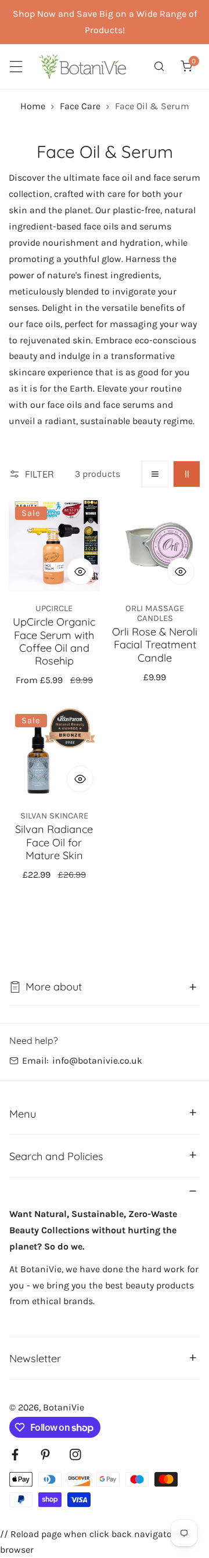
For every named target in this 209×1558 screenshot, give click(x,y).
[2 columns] (186, 474)
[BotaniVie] (82, 66)
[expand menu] (16, 66)
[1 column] (155, 474)
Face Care (80, 106)
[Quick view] (80, 571)
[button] (186, 66)
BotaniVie (63, 1407)
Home (32, 106)
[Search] (159, 66)
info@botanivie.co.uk (97, 1060)
